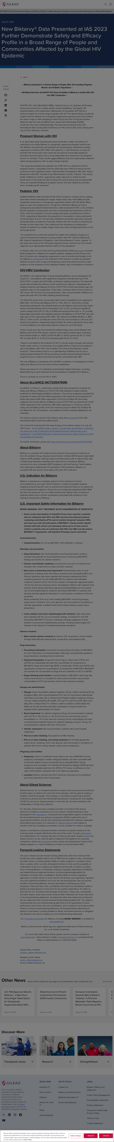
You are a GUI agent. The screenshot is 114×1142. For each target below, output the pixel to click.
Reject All (91, 1136)
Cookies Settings (75, 1136)
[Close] (110, 1135)
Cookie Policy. (27, 1140)
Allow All (106, 1136)
